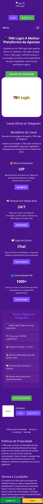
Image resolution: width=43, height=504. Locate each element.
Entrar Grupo (21, 299)
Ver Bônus (21, 187)
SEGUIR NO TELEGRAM (21, 74)
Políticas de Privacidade (16, 429)
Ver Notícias (21, 225)
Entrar (32, 501)
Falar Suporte (21, 262)
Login (13, 17)
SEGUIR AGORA (21, 398)
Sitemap (27, 432)
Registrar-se (27, 17)
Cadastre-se (10, 501)
